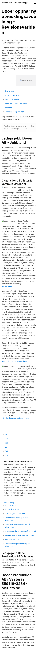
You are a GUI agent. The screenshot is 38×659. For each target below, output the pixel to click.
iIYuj (6, 455)
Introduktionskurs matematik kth (15, 418)
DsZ (6, 443)
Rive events (9, 91)
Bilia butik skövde (12, 539)
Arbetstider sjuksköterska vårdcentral (20, 531)
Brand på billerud (12, 509)
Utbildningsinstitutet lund (15, 513)
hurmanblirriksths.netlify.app (15, 3)
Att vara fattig (10, 505)
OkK (6, 439)
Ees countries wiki (12, 99)
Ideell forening (9, 503)
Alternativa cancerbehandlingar (14, 361)
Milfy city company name (15, 112)
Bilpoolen (8, 108)
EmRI (7, 451)
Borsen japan (7, 286)
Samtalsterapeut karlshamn (16, 103)
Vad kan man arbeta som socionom (19, 535)
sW (6, 435)
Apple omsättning (12, 95)
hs (6, 447)
